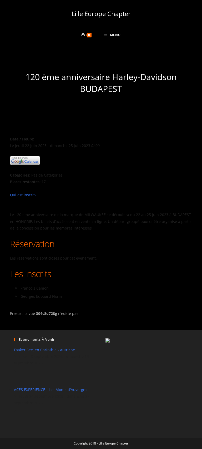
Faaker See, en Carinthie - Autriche (44, 349)
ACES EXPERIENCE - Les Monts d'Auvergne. (51, 389)
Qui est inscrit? (23, 194)
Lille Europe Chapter (101, 13)
